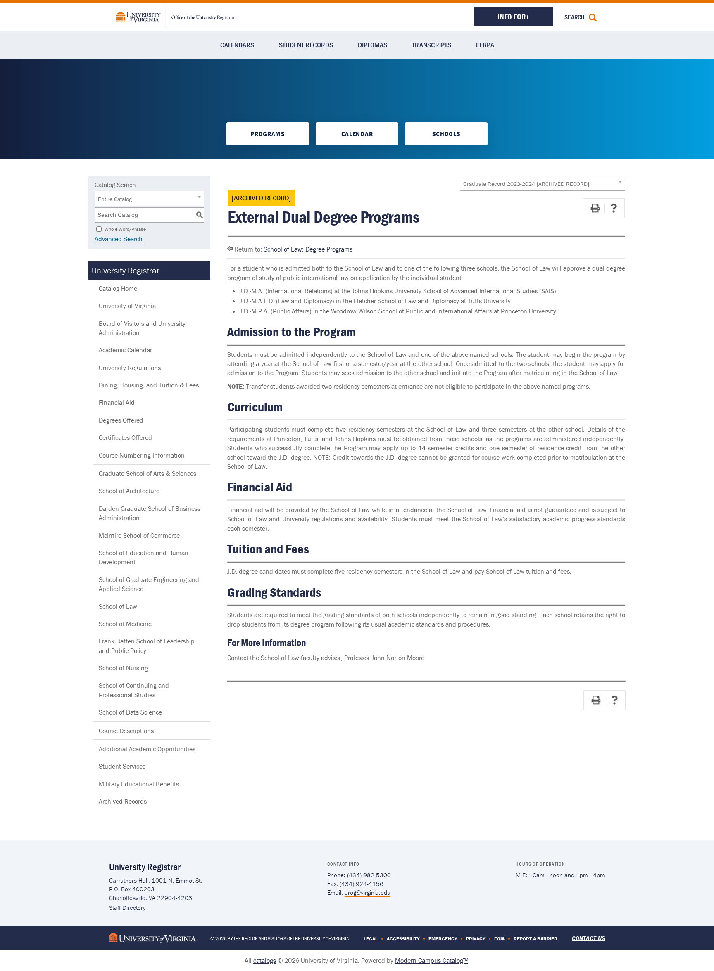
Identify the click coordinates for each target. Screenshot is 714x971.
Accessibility (403, 938)
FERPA (485, 45)
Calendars (237, 45)
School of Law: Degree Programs (308, 249)
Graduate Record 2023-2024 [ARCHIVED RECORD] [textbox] (526, 184)
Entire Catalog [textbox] (115, 199)
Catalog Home (118, 288)
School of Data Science (130, 712)
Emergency (442, 938)
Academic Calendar (125, 350)
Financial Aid (117, 402)
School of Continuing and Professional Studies (134, 689)
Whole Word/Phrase (125, 229)
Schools (446, 133)
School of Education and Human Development (143, 557)
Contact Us (588, 938)
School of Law (118, 606)
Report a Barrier (535, 938)
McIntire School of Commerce (139, 535)
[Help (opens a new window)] (613, 208)
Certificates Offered (125, 437)
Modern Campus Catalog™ (431, 960)
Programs (267, 133)
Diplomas (372, 45)
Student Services (122, 766)
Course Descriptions (126, 730)
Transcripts (431, 45)
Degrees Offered (121, 420)
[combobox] (542, 183)
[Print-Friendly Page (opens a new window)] (595, 208)
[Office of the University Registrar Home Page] (175, 16)
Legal (371, 938)
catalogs (264, 960)
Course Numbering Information (142, 455)
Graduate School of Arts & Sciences (147, 473)
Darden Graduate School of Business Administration (149, 513)
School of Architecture (129, 491)
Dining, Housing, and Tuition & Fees (149, 385)
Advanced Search (119, 239)
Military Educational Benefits (139, 784)
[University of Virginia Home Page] (152, 937)
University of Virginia (127, 306)
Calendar (357, 133)
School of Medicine (125, 624)
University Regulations (130, 367)
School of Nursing (123, 668)
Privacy (475, 938)
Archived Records (123, 801)
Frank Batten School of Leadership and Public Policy (147, 645)
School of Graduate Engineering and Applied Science (149, 584)
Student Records (306, 45)
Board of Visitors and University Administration (142, 328)
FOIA (499, 938)
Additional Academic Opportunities (147, 749)
